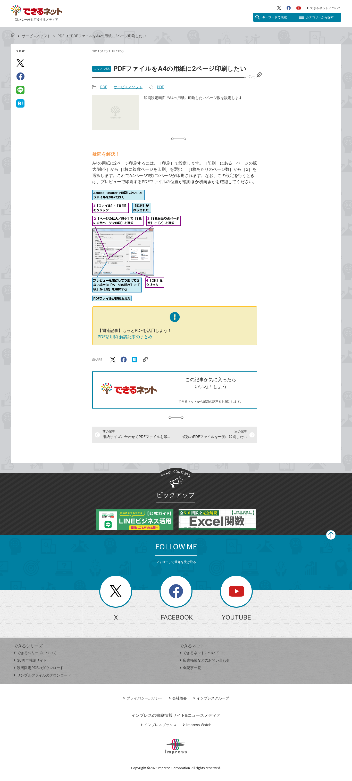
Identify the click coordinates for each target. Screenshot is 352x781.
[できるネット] (13, 35)
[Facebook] (289, 8)
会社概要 (179, 698)
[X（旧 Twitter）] (279, 8)
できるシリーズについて (37, 652)
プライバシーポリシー (145, 698)
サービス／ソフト (36, 36)
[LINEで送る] (20, 90)
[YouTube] (298, 8)
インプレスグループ (213, 698)
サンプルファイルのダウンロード (44, 675)
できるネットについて (325, 8)
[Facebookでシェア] (20, 76)
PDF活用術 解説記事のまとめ (125, 336)
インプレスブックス (160, 724)
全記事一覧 (192, 667)
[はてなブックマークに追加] (20, 103)
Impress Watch (198, 724)
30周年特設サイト (32, 660)
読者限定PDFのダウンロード (40, 667)
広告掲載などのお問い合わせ (206, 660)
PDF (60, 36)
